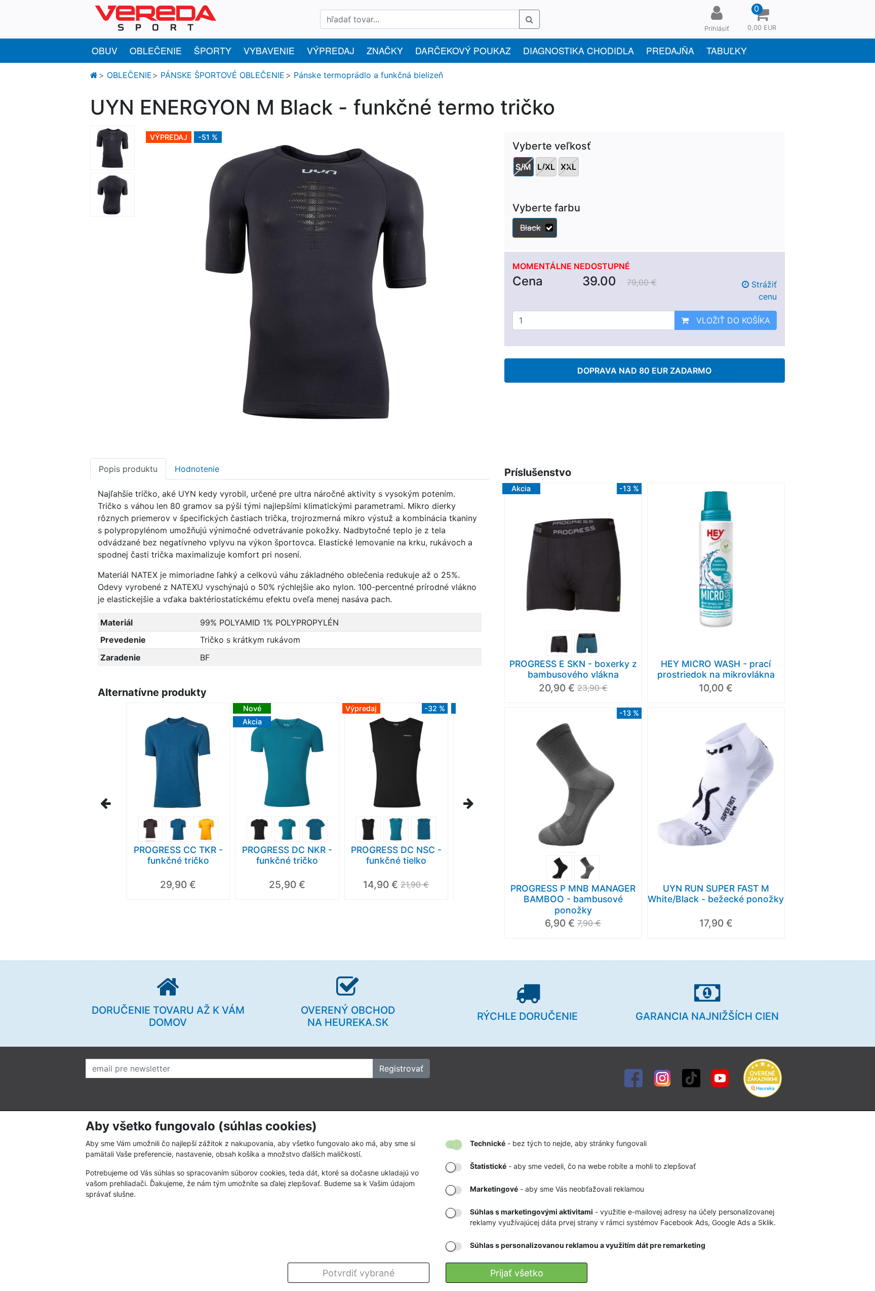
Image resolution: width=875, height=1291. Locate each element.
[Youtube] (720, 1077)
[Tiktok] (691, 1077)
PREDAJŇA (670, 50)
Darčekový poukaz (463, 50)
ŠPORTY (212, 50)
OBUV (104, 50)
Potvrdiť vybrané (358, 1273)
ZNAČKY (385, 50)
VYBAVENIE (269, 50)
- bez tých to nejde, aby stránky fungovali (558, 1143)
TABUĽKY (726, 50)
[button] (761, 19)
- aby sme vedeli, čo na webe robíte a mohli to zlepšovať (583, 1166)
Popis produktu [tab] (128, 469)
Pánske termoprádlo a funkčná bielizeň (368, 75)
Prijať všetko (516, 1273)
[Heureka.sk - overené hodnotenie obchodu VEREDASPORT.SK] (762, 1077)
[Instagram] (662, 1077)
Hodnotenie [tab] (197, 469)
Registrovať (401, 1068)
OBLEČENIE (156, 50)
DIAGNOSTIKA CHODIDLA (578, 50)
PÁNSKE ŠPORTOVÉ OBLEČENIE (223, 75)
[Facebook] (633, 1077)
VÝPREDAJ (330, 50)
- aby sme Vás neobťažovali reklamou (557, 1189)
